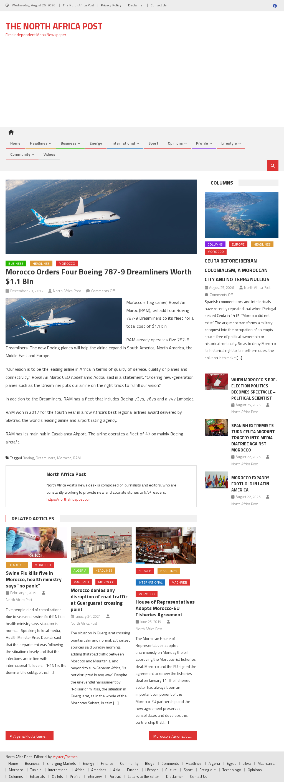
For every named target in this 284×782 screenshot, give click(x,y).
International (123, 143)
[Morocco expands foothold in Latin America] (216, 479)
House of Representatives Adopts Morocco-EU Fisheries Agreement (165, 608)
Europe (144, 570)
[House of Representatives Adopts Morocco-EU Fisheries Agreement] (166, 545)
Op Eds (57, 776)
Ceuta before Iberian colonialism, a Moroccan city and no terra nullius (237, 270)
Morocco (67, 263)
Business (68, 143)
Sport (153, 143)
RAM (77, 458)
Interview (94, 776)
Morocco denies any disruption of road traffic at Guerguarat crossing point (99, 599)
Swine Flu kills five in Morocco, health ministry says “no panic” (34, 579)
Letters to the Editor (143, 776)
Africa (79, 770)
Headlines (38, 143)
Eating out (207, 770)
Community (20, 154)
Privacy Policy (111, 5)
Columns (222, 182)
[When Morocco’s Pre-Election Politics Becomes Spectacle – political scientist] (216, 382)
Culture (171, 770)
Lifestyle (229, 143)
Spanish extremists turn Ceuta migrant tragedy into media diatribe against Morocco (253, 437)
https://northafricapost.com (69, 499)
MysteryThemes (65, 757)
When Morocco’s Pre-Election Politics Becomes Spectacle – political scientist (254, 389)
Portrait (115, 776)
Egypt (231, 763)
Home (15, 143)
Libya (247, 763)
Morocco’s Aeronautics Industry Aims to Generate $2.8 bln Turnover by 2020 (175, 736)
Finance (107, 763)
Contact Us (158, 5)
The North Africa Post (78, 5)
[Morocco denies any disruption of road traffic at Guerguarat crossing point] (101, 545)
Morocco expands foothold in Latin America (250, 484)
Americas (98, 770)
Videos (49, 154)
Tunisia (35, 770)
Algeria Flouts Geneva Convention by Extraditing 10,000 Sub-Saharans (33, 736)
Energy (96, 143)
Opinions (175, 143)
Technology (231, 770)
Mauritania (266, 763)
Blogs (149, 763)
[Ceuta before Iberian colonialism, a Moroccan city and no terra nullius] (241, 215)
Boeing (28, 458)
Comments (170, 763)
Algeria (79, 570)
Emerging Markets (61, 763)
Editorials (37, 776)
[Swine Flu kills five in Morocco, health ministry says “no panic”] (36, 542)
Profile (202, 143)
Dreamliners (45, 458)
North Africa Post (67, 291)
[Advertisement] (142, 85)
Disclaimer (136, 5)
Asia (116, 770)
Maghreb (81, 582)
